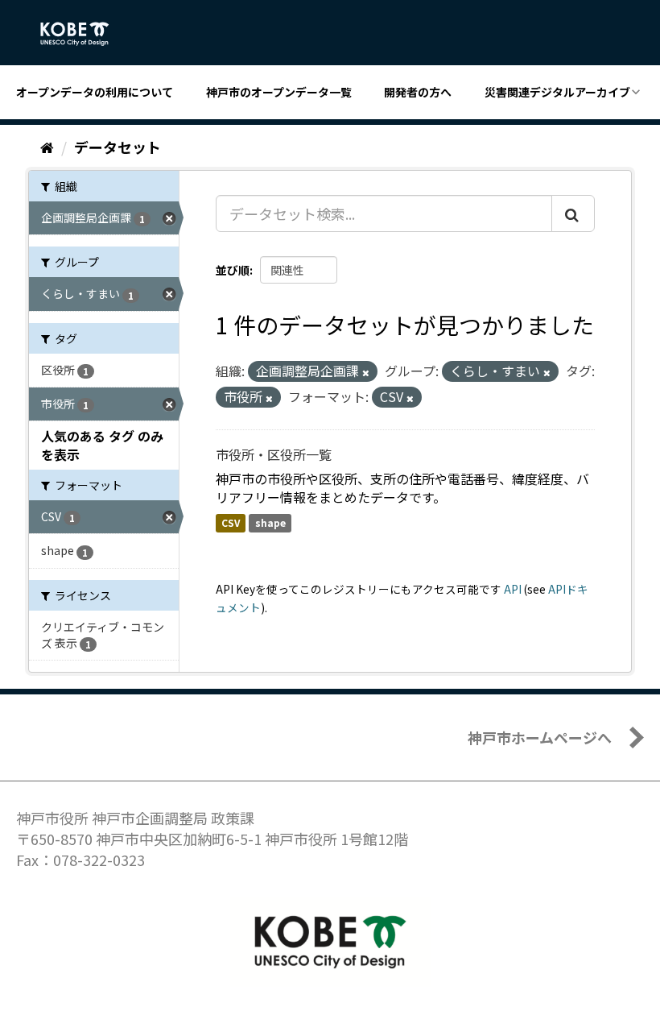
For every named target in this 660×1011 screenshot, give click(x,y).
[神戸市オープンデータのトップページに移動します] (83, 34)
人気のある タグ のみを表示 (102, 445)
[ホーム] (47, 146)
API (513, 589)
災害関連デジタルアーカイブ (557, 92)
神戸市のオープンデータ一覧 (279, 92)
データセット (117, 146)
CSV (230, 522)
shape (270, 522)
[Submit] (573, 213)
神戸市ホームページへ (540, 737)
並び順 (233, 270)
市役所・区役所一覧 (274, 454)
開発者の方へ (418, 92)
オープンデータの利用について (94, 92)
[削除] (365, 372)
